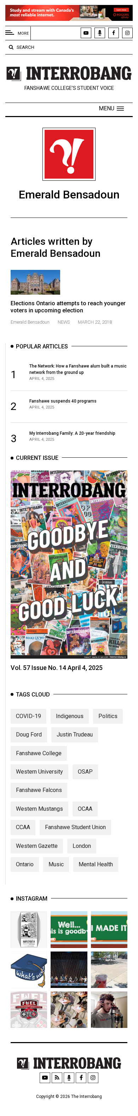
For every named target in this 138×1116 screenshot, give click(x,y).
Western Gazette (37, 846)
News (64, 322)
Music (56, 864)
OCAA (85, 808)
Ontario (25, 864)
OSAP (85, 771)
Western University (39, 771)
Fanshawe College (39, 753)
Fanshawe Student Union (75, 827)
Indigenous (70, 716)
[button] (111, 108)
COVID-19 (28, 716)
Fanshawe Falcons (39, 790)
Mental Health (96, 864)
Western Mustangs (39, 808)
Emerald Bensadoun (31, 322)
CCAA (23, 827)
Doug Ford (29, 734)
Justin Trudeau (75, 734)
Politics (107, 716)
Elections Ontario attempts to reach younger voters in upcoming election (68, 306)
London (82, 846)
